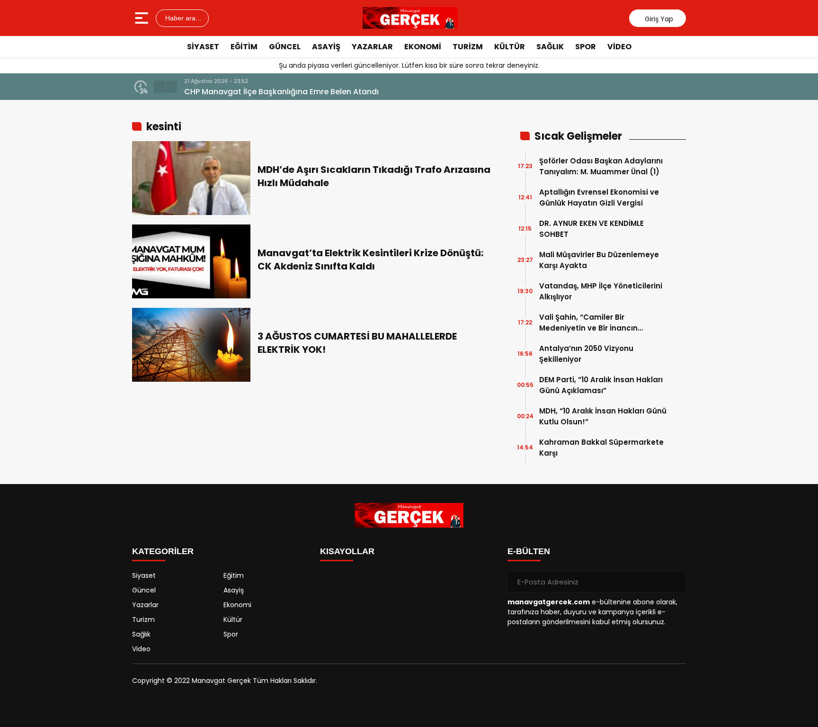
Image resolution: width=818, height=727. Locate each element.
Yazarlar (372, 46)
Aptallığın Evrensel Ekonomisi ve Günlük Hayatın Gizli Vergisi (599, 197)
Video (619, 46)
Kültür (509, 46)
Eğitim (244, 46)
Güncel (285, 46)
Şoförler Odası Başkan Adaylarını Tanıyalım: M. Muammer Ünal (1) (601, 166)
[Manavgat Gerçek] (410, 18)
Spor (585, 46)
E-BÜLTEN (528, 551)
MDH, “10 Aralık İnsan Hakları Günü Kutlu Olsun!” (603, 416)
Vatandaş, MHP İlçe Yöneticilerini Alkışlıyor (600, 291)
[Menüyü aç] (142, 18)
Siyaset (203, 46)
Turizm (468, 46)
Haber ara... (182, 18)
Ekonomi (422, 46)
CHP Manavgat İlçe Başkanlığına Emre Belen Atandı (281, 91)
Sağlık (550, 46)
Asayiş (326, 46)
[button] (159, 87)
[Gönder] (675, 581)
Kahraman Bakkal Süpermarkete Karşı (601, 447)
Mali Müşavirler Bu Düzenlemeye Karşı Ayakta (599, 260)
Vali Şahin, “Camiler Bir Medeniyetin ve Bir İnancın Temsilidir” (588, 322)
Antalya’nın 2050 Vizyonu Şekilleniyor (586, 353)
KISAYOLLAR (347, 551)
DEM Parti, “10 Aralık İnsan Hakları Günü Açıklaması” (601, 385)
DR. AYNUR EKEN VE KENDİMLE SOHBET (591, 228)
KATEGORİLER (163, 551)
